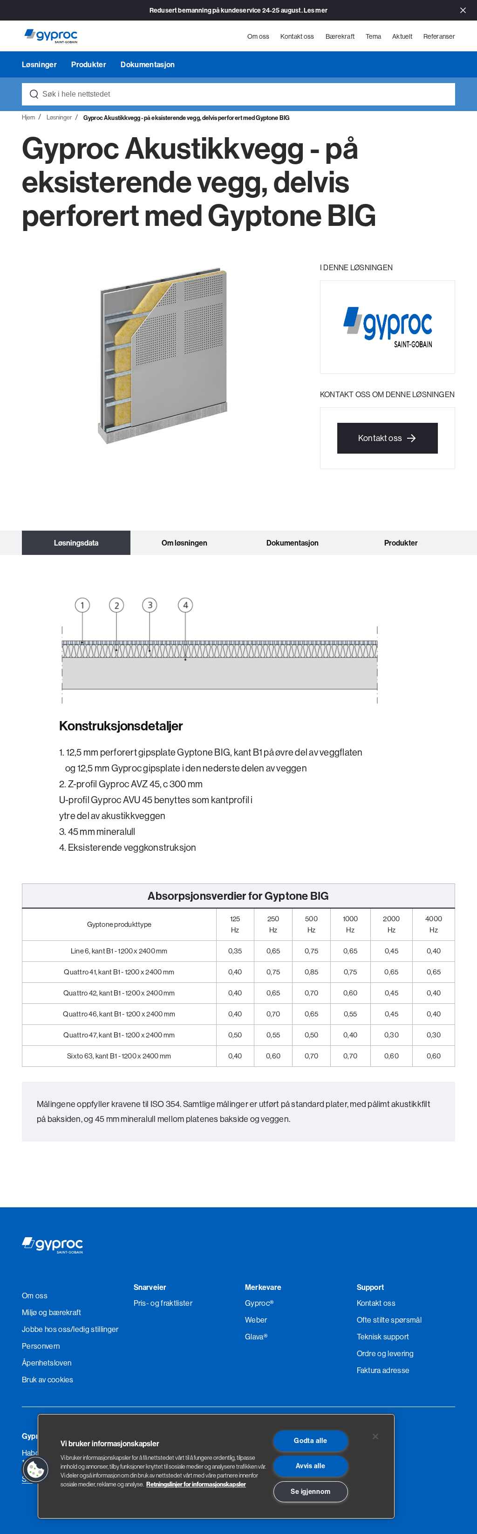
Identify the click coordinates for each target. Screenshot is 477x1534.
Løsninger (40, 64)
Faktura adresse (383, 1370)
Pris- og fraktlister (163, 1303)
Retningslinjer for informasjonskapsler (196, 1484)
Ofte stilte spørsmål (389, 1319)
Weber (256, 1319)
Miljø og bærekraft (52, 1312)
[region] (216, 1466)
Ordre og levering (385, 1353)
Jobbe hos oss (46, 1329)
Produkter (89, 64)
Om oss (258, 36)
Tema (373, 36)
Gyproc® (259, 1303)
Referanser (439, 36)
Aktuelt (402, 36)
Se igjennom (310, 1491)
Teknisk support (383, 1336)
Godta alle (310, 1440)
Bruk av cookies (48, 1379)
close (463, 11)
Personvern (41, 1346)
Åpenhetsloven (46, 1362)
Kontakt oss (297, 36)
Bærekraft (340, 36)
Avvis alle (310, 1466)
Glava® (256, 1336)
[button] (36, 1470)
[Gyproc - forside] (51, 36)
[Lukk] (375, 1436)
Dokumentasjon (148, 64)
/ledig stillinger (94, 1329)
